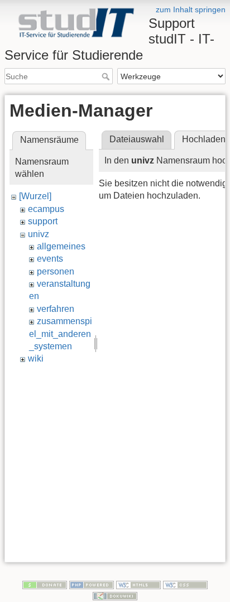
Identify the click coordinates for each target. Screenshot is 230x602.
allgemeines (61, 246)
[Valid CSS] (185, 584)
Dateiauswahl (136, 139)
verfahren (55, 309)
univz (38, 234)
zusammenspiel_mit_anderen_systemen (60, 333)
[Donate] (44, 584)
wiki (36, 358)
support (43, 221)
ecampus (46, 209)
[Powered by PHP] (91, 584)
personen (55, 271)
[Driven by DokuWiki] (115, 595)
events (50, 258)
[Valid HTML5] (138, 584)
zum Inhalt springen (191, 9)
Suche (107, 76)
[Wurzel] (35, 196)
